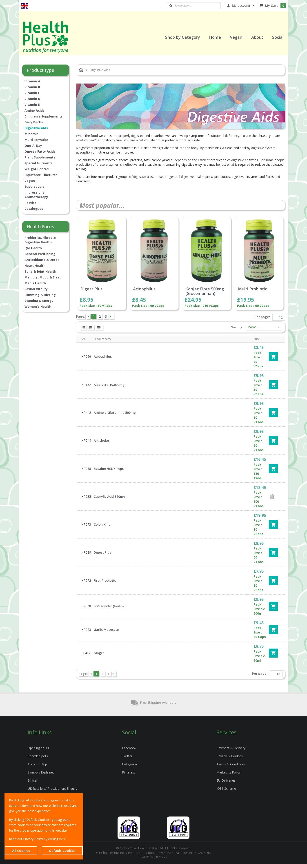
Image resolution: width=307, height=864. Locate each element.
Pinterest (128, 772)
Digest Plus (91, 289)
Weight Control (36, 169)
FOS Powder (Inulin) (109, 606)
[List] (90, 327)
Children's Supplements (43, 116)
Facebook (129, 748)
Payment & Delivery (230, 748)
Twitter (127, 756)
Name (253, 327)
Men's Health (35, 283)
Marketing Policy (228, 772)
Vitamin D (32, 99)
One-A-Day (33, 145)
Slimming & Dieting (40, 295)
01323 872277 (156, 857)
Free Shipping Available (158, 702)
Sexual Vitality (36, 289)
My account (241, 5)
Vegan (29, 181)
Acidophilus (144, 289)
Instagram (129, 764)
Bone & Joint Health (40, 271)
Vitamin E (32, 104)
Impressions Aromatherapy (36, 194)
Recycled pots (38, 756)
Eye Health (33, 248)
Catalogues (33, 208)
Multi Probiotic (252, 289)
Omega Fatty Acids (40, 151)
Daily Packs (33, 122)
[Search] (171, 5)
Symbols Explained (41, 772)
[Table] (99, 327)
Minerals (31, 134)
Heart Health (34, 265)
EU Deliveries (226, 780)
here (62, 839)
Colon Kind (102, 524)
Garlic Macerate (106, 629)
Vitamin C (32, 93)
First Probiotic (105, 580)
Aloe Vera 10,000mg (109, 384)
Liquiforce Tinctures (41, 175)
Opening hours (38, 748)
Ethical (32, 780)
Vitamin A (32, 81)
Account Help (37, 764)
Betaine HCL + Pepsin (110, 468)
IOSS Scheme (226, 788)
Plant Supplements (39, 157)
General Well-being (40, 254)
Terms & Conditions (231, 764)
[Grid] (83, 327)
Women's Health (37, 306)
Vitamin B (32, 87)
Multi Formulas (36, 140)
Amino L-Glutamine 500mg (115, 412)
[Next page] (111, 316)
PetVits (30, 203)
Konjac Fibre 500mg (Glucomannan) (204, 291)
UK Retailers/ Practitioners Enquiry (52, 788)
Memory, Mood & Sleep (43, 277)
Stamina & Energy (38, 301)
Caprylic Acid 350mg (109, 496)
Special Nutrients (38, 163)
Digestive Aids (36, 128)
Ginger (99, 653)
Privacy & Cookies (229, 756)
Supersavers (34, 186)
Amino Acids (34, 110)
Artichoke (101, 440)
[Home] (51, 37)
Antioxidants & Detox (41, 260)
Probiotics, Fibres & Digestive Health (40, 239)
